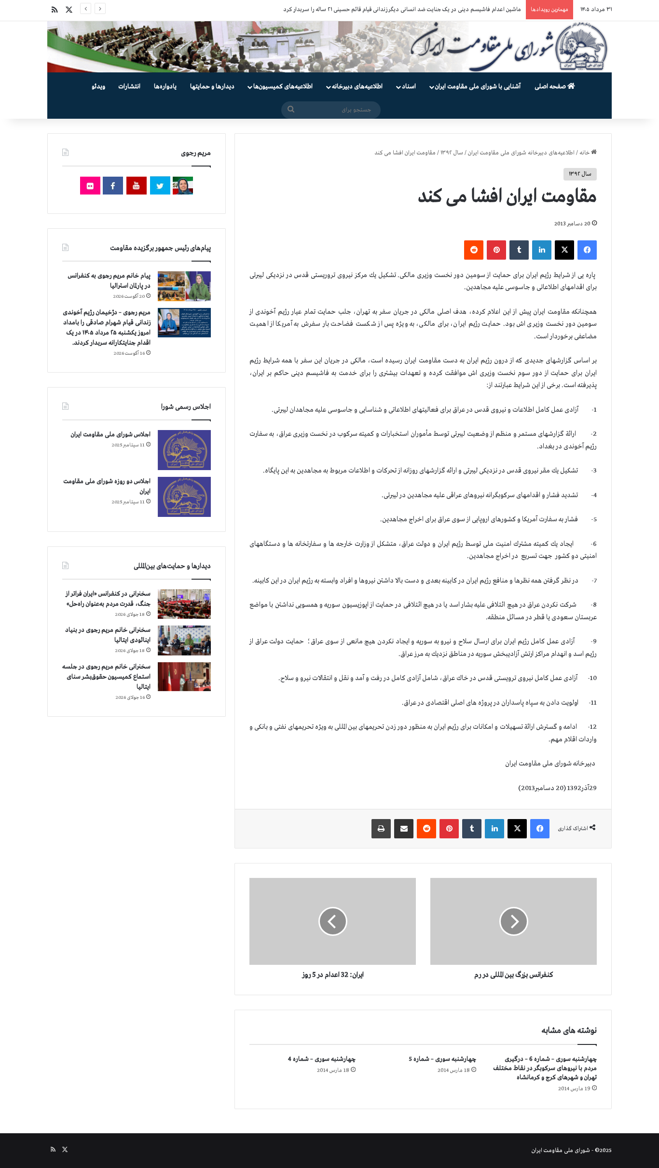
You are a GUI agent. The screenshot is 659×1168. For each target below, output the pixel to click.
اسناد (409, 87)
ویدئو (98, 87)
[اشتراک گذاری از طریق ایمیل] (403, 828)
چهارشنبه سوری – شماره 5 (442, 1059)
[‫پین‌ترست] (496, 250)
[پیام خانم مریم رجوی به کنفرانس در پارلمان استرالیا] (184, 286)
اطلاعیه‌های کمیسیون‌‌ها (283, 87)
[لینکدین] (541, 250)
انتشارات (129, 87)
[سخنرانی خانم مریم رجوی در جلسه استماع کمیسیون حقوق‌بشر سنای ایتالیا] (184, 676)
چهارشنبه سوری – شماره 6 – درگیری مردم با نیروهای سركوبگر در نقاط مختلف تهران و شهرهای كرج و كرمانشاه (545, 1068)
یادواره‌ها (165, 87)
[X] (564, 250)
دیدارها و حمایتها (212, 87)
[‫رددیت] (473, 250)
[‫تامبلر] (519, 250)
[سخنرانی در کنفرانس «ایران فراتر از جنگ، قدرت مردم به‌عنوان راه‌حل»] (184, 604)
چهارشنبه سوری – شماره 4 (322, 1059)
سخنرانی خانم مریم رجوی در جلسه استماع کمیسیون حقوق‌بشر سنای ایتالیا (106, 677)
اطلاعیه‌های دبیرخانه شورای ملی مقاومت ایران (521, 153)
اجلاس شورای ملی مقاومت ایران (111, 435)
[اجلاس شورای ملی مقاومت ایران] (184, 450)
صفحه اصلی (551, 87)
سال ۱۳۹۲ (451, 153)
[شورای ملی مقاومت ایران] (329, 46)
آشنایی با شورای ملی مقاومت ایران (478, 87)
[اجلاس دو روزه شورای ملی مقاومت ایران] (184, 497)
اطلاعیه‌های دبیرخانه (357, 87)
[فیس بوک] (587, 250)
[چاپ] (381, 828)
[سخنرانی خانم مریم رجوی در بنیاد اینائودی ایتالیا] (184, 640)
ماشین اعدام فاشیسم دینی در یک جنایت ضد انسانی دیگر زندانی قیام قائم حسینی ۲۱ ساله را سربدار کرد (402, 10)
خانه (585, 153)
